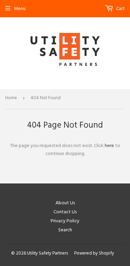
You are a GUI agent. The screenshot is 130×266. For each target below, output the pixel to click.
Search (65, 229)
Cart (120, 8)
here (109, 145)
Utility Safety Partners (47, 253)
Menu (20, 8)
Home (11, 98)
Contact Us (65, 211)
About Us (65, 202)
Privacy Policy (65, 220)
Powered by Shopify (94, 253)
